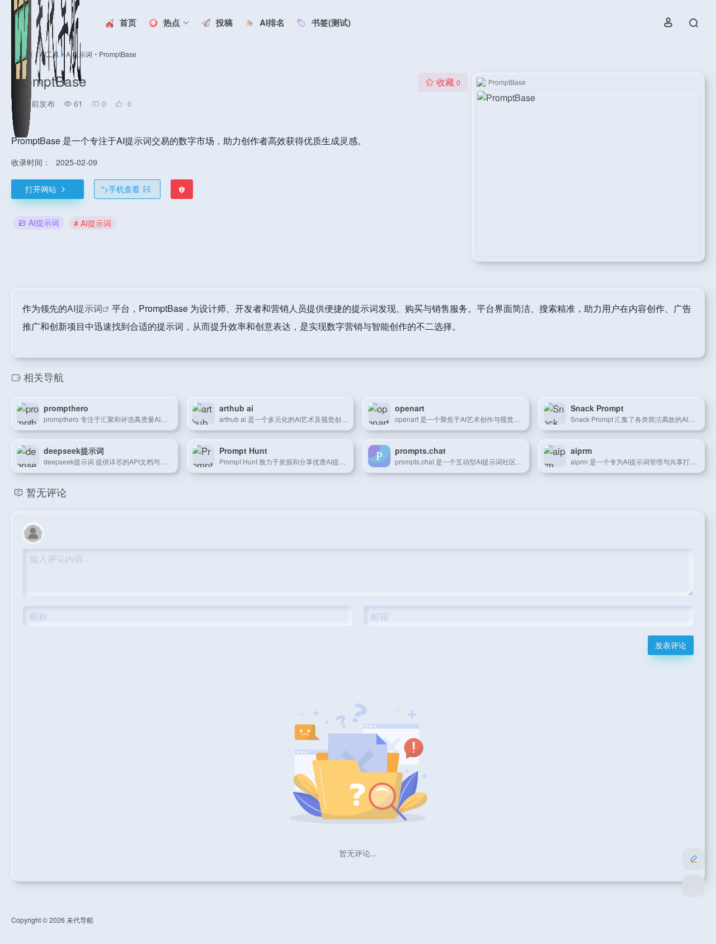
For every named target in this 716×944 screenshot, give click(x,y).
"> (120, 189)
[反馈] (182, 189)
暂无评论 (46, 492)
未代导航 (80, 919)
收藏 (448, 81)
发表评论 (670, 645)
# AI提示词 (92, 223)
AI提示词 (44, 222)
